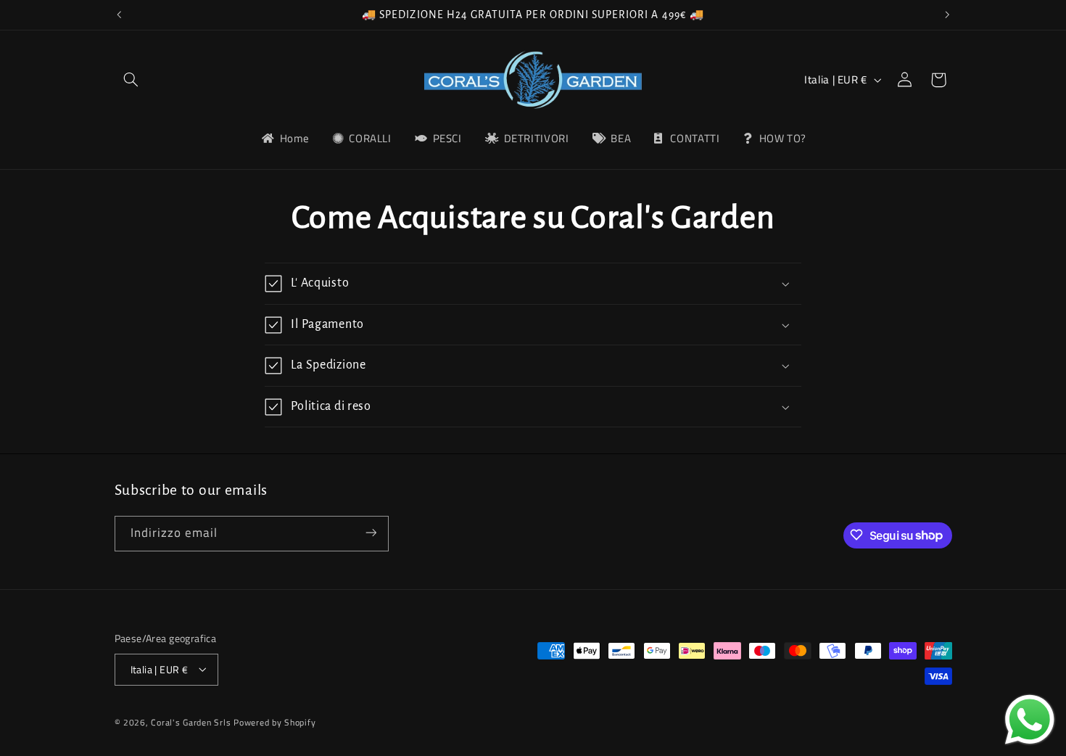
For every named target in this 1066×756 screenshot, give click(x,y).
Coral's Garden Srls (192, 721)
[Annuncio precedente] (119, 14)
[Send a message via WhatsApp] (1030, 720)
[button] (131, 79)
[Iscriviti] (370, 533)
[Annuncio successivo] (947, 14)
